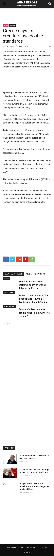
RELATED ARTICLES (14, 274)
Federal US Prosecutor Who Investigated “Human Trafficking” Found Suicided (34, 299)
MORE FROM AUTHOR (36, 274)
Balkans (12, 26)
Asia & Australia (9, 306)
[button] (50, 4)
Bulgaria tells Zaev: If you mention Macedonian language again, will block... (34, 486)
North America (9, 292)
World (6, 26)
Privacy (21, 547)
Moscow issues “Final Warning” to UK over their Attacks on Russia (32, 285)
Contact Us (42, 547)
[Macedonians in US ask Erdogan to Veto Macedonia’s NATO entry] (10, 473)
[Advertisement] (27, 13)
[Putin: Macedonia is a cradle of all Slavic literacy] (10, 459)
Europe (6, 279)
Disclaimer (11, 547)
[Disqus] (27, 366)
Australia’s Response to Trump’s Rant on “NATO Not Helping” (34, 312)
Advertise (31, 547)
